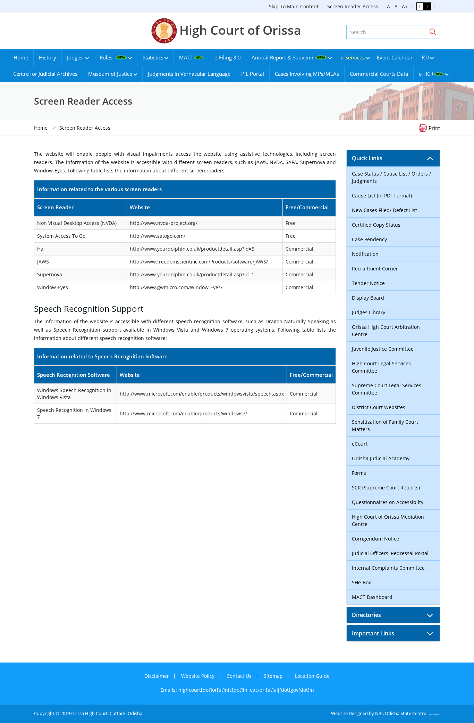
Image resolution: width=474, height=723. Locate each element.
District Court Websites (378, 407)
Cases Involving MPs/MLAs (307, 73)
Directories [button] (366, 615)
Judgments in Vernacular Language (189, 73)
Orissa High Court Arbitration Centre (386, 331)
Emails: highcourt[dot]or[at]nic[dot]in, (205, 690)
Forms (359, 473)
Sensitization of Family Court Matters (385, 425)
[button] (433, 32)
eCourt (359, 443)
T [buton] (419, 6)
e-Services (353, 57)
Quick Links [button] (367, 158)
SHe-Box (361, 582)
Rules (107, 57)
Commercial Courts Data (379, 73)
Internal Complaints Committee (388, 567)
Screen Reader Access (352, 6)
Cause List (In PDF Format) (382, 195)
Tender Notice (368, 283)
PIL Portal (252, 73)
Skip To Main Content (294, 6)
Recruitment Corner (375, 268)
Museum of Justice (110, 73)
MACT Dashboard (372, 597)
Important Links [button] (373, 633)
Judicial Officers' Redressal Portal (390, 553)
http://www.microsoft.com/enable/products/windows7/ (183, 413)
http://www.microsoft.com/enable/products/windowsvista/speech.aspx (202, 393)
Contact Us (239, 676)
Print (434, 127)
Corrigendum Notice (375, 538)
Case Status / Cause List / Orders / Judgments (391, 177)
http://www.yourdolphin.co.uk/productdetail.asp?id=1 (192, 274)
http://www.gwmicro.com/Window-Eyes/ (176, 287)
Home (21, 57)
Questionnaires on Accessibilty (387, 502)
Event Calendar (395, 57)
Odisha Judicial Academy (380, 458)
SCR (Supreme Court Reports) (386, 487)
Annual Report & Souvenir (283, 57)
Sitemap (273, 676)
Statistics (153, 57)
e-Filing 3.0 (227, 57)
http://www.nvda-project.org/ (163, 223)
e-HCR (426, 73)
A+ (403, 6)
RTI (425, 57)
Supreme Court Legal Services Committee (386, 389)
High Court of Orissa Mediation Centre (388, 520)
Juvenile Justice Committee (383, 349)
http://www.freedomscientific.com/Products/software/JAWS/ (199, 261)
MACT (186, 57)
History (47, 57)
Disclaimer (156, 676)
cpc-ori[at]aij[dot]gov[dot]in (282, 690)
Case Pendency (369, 239)
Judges (75, 57)
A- (389, 6)
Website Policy (197, 676)
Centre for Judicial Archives (45, 73)
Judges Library (368, 312)
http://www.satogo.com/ (157, 236)
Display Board (368, 297)
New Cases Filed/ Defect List (384, 210)
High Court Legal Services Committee (381, 367)
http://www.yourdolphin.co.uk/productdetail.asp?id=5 (192, 248)
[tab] (393, 158)
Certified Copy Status (376, 224)
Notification (365, 254)
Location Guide (312, 676)
